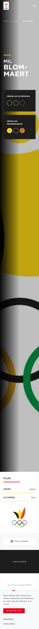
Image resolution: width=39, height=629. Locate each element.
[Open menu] (34, 5)
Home (5, 21)
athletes (15, 21)
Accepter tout (14, 611)
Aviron (33, 489)
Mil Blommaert (28, 21)
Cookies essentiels (9, 623)
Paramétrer (8, 619)
